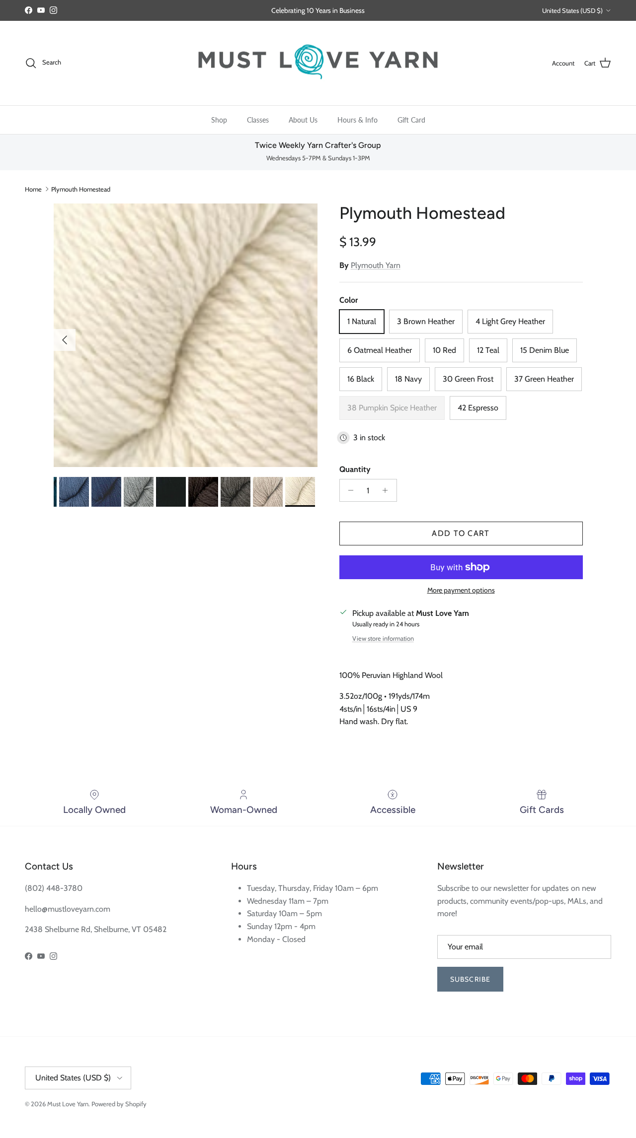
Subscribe (470, 979)
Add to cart (460, 533)
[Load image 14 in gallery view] (186, 335)
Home (33, 189)
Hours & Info (357, 120)
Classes (258, 120)
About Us (303, 120)
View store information (383, 638)
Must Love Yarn (67, 1104)
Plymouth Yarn (375, 265)
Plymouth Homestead (80, 189)
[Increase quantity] (388, 490)
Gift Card (411, 120)
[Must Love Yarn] (318, 63)
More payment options (461, 590)
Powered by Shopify (119, 1104)
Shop (219, 120)
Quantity (355, 469)
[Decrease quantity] (348, 490)
